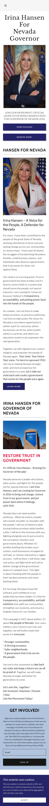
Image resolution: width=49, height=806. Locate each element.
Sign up (24, 762)
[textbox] (24, 752)
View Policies (24, 127)
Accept (24, 800)
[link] (24, 28)
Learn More (14, 386)
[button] (5, 5)
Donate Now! (24, 137)
